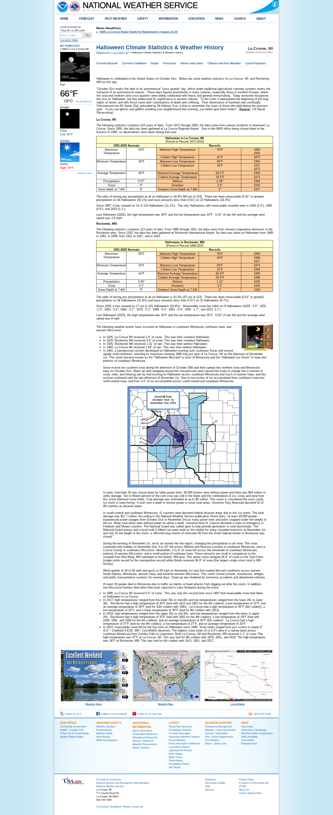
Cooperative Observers (145, 734)
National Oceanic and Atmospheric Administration (122, 782)
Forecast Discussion (179, 733)
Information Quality (215, 782)
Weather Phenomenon (145, 744)
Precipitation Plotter (179, 763)
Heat (245, 723)
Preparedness (103, 730)
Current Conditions (134, 63)
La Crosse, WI (121, 52)
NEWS (219, 18)
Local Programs (255, 63)
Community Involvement (73, 726)
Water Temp (175, 757)
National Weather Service (110, 786)
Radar (155, 63)
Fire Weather (212, 740)
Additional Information (142, 725)
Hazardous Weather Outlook (184, 736)
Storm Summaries (142, 730)
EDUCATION (196, 18)
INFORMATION (168, 18)
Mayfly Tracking (141, 747)
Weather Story (93, 704)
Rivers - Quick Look (215, 743)
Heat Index (247, 726)
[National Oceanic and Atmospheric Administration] (61, 7)
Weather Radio (104, 733)
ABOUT (261, 18)
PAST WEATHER (116, 18)
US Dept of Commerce (108, 779)
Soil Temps (175, 767)
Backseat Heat (249, 743)
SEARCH (240, 18)
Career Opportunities (250, 793)
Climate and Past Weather (224, 63)
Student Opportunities (71, 736)
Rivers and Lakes (192, 63)
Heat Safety (247, 740)
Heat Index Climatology (253, 730)
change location (84, 173)
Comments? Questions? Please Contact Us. (119, 806)
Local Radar (237, 704)
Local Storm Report (179, 746)
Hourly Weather (177, 740)
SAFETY (142, 18)
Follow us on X (72, 714)
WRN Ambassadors (107, 740)
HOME (64, 18)
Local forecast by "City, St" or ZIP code (72, 28)
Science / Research (143, 740)
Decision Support (218, 723)
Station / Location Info (71, 730)
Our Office (68, 723)
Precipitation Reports (180, 730)
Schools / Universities (216, 733)
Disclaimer (210, 779)
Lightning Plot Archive (180, 750)
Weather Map (165, 704)
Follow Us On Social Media (74, 733)
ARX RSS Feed (261, 714)
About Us (244, 789)
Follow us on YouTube (149, 714)
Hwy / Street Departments (219, 736)
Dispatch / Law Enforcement (220, 730)
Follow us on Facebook (113, 714)
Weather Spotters (105, 726)
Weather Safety (108, 723)
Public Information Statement (184, 743)
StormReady (103, 736)
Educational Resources (145, 737)
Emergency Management (218, 726)
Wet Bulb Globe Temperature (257, 733)
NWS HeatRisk (249, 736)
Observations (176, 760)
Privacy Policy (246, 779)
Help (207, 786)
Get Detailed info (84, 101)
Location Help (69, 40)
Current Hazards (107, 63)
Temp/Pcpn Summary (180, 726)
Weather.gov (103, 52)
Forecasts (169, 63)
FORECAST (86, 18)
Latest (174, 723)
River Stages (176, 753)
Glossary (209, 789)
